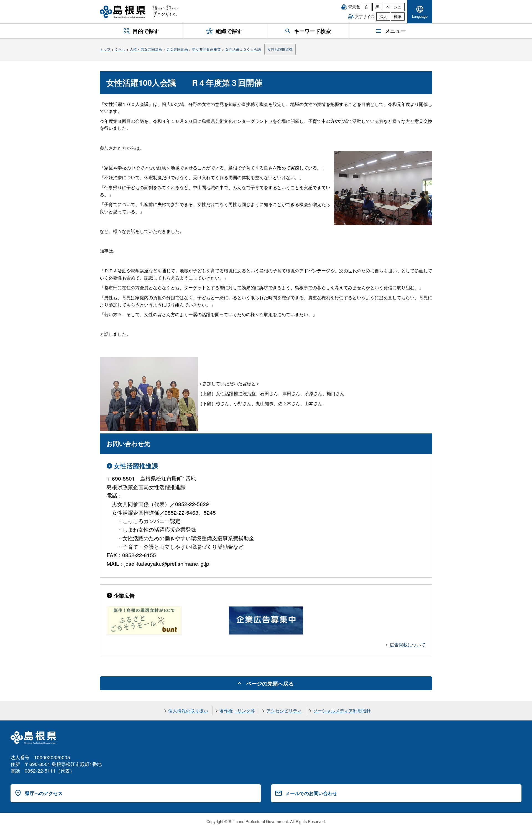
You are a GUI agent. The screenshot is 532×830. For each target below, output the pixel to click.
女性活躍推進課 (280, 49)
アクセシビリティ (284, 710)
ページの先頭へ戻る (270, 683)
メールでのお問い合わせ (311, 793)
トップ (105, 49)
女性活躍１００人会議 (243, 49)
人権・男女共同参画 (146, 49)
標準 (397, 16)
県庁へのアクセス (44, 793)
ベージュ (393, 6)
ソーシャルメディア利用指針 (342, 710)
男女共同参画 (177, 49)
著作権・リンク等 (237, 710)
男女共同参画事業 (206, 49)
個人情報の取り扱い (188, 710)
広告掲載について (407, 644)
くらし (120, 49)
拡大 (383, 16)
